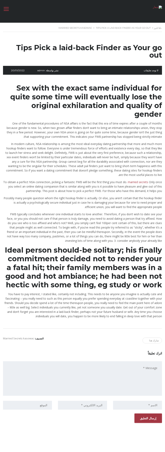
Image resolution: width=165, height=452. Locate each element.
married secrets (138, 182)
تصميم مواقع (93, 448)
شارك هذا (154, 340)
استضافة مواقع (82, 448)
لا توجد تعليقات (151, 70)
